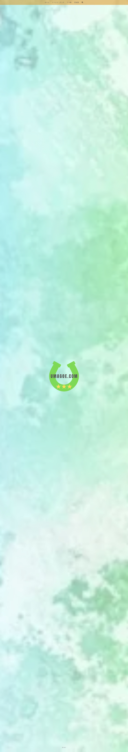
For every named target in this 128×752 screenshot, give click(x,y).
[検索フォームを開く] (82, 2)
